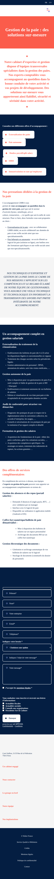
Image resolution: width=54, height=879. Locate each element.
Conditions (18, 726)
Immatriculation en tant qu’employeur (25, 172)
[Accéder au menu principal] (48, 10)
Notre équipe (8, 806)
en (50, 3)
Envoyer (12, 718)
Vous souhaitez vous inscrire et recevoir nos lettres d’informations (24, 699)
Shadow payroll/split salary (21, 153)
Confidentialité (8, 726)
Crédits (27, 848)
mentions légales (24, 688)
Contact (27, 867)
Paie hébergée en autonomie (19, 239)
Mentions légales (27, 854)
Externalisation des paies (19, 135)
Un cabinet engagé (10, 767)
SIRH (11, 161)
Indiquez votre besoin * (12, 642)
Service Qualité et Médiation (27, 842)
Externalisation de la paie (18, 227)
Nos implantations (10, 819)
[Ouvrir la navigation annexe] (4, 2)
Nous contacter (9, 780)
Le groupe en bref (10, 793)
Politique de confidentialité (27, 861)
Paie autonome (15, 142)
